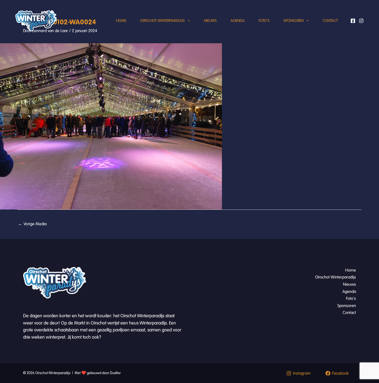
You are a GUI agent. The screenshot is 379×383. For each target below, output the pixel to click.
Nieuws (210, 20)
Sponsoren (294, 20)
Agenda (238, 20)
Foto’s (264, 20)
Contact (330, 20)
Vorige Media (32, 223)
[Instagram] (361, 20)
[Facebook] (352, 20)
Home (121, 20)
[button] (187, 21)
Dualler (115, 373)
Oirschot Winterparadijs (162, 20)
